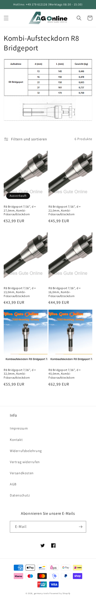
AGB (13, 484)
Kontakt (16, 439)
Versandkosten (22, 473)
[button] (6, 18)
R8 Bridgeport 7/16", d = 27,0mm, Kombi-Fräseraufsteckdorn (20, 210)
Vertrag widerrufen (25, 462)
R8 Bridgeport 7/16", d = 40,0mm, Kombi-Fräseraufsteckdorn (64, 373)
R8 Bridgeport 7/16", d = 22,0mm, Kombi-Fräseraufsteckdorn (64, 210)
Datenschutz (20, 495)
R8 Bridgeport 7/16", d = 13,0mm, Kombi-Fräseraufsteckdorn (20, 292)
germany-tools (41, 593)
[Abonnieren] (80, 527)
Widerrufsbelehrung (26, 451)
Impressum (19, 428)
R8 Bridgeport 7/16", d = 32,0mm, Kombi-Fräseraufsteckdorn (20, 373)
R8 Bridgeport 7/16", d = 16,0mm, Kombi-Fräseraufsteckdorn (64, 292)
